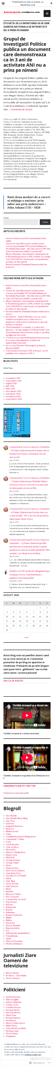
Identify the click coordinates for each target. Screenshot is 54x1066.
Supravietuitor (13, 928)
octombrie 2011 (13, 378)
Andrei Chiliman (13, 1002)
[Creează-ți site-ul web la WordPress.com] (27, 3)
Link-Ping (10, 881)
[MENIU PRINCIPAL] (47, 13)
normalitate (18, 127)
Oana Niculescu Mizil (16, 1028)
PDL (38, 130)
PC (34, 130)
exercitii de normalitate (34, 124)
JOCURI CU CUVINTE (16, 876)
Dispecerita (11, 855)
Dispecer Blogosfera (15, 852)
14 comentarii (10, 179)
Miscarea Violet (13, 894)
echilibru (7, 124)
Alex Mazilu (11, 815)
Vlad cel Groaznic (14, 941)
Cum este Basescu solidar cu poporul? (24, 251)
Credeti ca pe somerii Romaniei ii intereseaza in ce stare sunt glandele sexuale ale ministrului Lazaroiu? (27, 340)
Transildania (12, 936)
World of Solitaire (14, 944)
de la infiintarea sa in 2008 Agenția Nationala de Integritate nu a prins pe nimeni (24, 141)
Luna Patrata (12, 886)
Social (20, 135)
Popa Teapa (11, 902)
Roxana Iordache (14, 915)
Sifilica (9, 920)
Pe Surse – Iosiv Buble (16, 975)
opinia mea (45, 127)
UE (20, 137)
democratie (36, 122)
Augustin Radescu (14, 826)
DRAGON (10, 857)
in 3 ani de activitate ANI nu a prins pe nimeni (25, 167)
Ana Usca (10, 821)
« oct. (26, 637)
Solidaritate (29, 135)
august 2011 (11, 383)
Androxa (10, 823)
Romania (12, 135)
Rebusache (11, 907)
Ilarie (8, 865)
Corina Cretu (12, 1005)
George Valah (12, 863)
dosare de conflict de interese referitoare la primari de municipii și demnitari (25, 151)
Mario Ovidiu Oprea (15, 1023)
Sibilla (9, 917)
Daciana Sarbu (13, 1010)
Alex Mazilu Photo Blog (16, 818)
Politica (14, 132)
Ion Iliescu (11, 1020)
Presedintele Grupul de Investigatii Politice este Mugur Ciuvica (25, 172)
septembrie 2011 (14, 381)
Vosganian (11, 1036)
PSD (5, 135)
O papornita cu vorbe (16, 899)
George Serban (13, 860)
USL (31, 137)
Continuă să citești (21, 109)
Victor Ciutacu (13, 978)
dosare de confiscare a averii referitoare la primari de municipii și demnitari (24, 146)
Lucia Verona (12, 883)
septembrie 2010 (14, 399)
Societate (10, 923)
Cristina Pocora (13, 1007)
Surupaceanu (12, 1031)
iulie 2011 (10, 386)
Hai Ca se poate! (13, 680)
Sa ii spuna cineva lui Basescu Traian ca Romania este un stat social (29, 454)
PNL (43, 130)
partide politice (24, 130)
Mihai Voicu (11, 1025)
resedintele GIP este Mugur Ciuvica (20, 177)
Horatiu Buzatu (13, 1018)
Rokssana (10, 912)
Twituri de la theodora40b (16, 793)
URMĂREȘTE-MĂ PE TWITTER (19, 785)
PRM (47, 132)
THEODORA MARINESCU (18, 933)
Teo (7, 931)
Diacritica (10, 849)
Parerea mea (9, 130)
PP (43, 132)
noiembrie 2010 (13, 394)
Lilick (8, 878)
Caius (8, 834)
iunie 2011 (10, 388)
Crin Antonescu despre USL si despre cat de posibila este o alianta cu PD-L (27, 352)
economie (17, 124)
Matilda (9, 891)
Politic (6, 132)
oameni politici (31, 127)
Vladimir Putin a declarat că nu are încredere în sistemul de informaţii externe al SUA (29, 485)
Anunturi (25, 122)
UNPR (25, 137)
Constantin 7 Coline (15, 839)
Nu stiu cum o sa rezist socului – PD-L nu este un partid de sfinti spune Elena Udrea (29, 515)
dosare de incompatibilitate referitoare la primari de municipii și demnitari (23, 156)
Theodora (33, 119)
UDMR (15, 137)
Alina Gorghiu (12, 999)
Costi (8, 842)
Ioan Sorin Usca (13, 873)
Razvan (9, 904)
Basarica (10, 829)
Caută (6, 218)
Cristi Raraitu (12, 844)
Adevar (17, 122)
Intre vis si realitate (15, 870)
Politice (37, 132)
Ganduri (7, 127)
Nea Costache (12, 897)
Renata (9, 910)
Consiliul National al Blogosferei (21, 836)
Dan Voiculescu (13, 1012)
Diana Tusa (11, 1015)
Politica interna (25, 132)
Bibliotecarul (12, 831)
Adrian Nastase (13, 997)
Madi (8, 889)
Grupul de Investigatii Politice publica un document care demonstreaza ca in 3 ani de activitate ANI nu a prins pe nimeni (27, 54)
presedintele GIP (20, 171)
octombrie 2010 (13, 396)
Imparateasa (12, 868)
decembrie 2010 (13, 391)
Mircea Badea (12, 973)
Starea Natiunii (13, 925)
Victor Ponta (12, 1033)
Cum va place (12, 847)
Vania (8, 938)
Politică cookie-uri (33, 1055)
